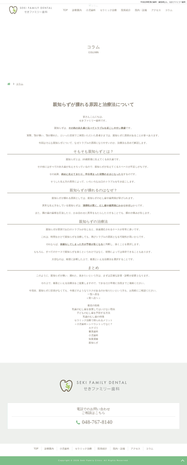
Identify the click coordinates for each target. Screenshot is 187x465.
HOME (8, 84)
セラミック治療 (108, 10)
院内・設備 (141, 10)
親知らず (93, 342)
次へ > (97, 298)
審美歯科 (93, 331)
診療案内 (77, 10)
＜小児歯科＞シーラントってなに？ (93, 324)
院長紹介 (126, 10)
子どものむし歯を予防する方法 (93, 312)
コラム (168, 10)
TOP (65, 10)
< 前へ (90, 298)
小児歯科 (91, 10)
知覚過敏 (93, 338)
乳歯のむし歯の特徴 (93, 316)
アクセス (156, 10)
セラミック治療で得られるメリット (93, 320)
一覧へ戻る (93, 294)
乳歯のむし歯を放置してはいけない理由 (93, 309)
